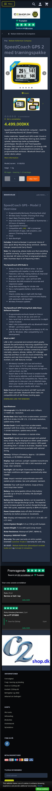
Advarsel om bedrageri (13, 696)
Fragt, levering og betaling (14, 682)
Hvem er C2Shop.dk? (12, 686)
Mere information (11, 157)
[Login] (40, 4)
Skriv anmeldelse (13, 119)
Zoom (26, 93)
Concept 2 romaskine (23, 548)
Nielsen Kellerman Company (20, 40)
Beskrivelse (9, 194)
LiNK (24, 228)
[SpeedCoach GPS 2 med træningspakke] (26, 73)
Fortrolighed (9, 679)
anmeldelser (24, 116)
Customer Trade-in (19, 541)
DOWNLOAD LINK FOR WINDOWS (17, 399)
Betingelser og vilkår (12, 693)
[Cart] (46, 4)
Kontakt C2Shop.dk (12, 689)
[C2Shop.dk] (26, 13)
